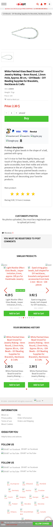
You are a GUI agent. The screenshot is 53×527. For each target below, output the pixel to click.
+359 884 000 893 (40, 8)
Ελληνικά (29, 484)
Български (15, 484)
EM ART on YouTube (28, 453)
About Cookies (7, 424)
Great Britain (28, 512)
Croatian (41, 490)
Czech (10, 497)
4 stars (28, 194)
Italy (46, 497)
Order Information (24, 418)
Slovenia (41, 504)
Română (43, 484)
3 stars (22, 194)
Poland (14, 504)
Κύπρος (14, 512)
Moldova (28, 520)
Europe (35, 497)
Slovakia (27, 504)
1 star (12, 194)
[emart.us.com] (17, 4)
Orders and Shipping (25, 421)
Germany (15, 490)
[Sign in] (41, 4)
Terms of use (6, 421)
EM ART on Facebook (29, 449)
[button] (19, 317)
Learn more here (11, 525)
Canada (43, 512)
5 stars (33, 194)
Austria (28, 490)
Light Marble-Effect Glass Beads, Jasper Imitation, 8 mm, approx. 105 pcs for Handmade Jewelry (14, 302)
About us (4, 415)
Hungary (23, 497)
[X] (2, 522)
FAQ (19, 415)
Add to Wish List (13, 99)
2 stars (17, 194)
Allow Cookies (42, 523)
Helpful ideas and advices (11, 436)
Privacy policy (6, 418)
